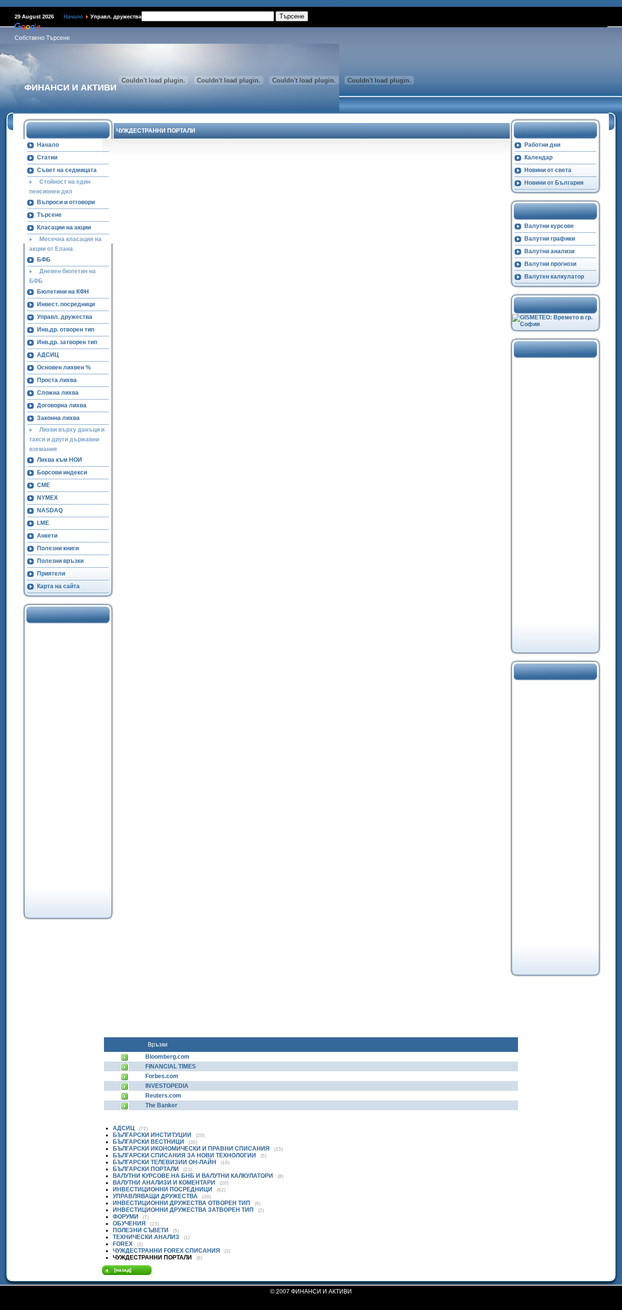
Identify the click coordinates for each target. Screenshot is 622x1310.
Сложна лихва (58, 392)
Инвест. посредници (66, 304)
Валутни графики (549, 238)
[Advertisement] (64, 769)
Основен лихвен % (64, 367)
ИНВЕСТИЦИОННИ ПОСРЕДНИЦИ (163, 1189)
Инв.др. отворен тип (65, 329)
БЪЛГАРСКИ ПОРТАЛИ (146, 1169)
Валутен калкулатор (554, 276)
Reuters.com (163, 1095)
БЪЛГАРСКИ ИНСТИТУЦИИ (153, 1135)
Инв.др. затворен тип (67, 342)
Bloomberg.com (167, 1056)
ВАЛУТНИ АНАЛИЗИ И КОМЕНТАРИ (165, 1182)
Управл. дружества (64, 317)
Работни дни (542, 144)
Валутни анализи (549, 251)
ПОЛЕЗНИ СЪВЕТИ (141, 1230)
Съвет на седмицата (67, 170)
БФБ (44, 259)
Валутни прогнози (550, 264)
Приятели (51, 573)
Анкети (47, 535)
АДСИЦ (48, 354)
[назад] (122, 1270)
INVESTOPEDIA (167, 1086)
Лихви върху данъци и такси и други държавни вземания (66, 439)
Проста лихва (57, 380)
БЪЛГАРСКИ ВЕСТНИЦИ (149, 1141)
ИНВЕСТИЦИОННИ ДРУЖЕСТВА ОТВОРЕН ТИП (182, 1203)
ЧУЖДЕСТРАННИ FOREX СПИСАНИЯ (167, 1250)
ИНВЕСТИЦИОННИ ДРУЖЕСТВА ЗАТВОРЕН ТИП (184, 1209)
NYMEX (47, 497)
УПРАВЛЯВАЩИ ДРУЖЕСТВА (156, 1196)
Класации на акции (64, 227)
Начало (73, 16)
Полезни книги (58, 548)
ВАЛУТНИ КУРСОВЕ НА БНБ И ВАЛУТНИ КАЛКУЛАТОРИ (194, 1175)
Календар (538, 157)
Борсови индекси (62, 472)
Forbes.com (161, 1076)
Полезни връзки (60, 561)
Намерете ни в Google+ (311, 3)
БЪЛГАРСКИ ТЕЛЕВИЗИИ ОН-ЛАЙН (165, 1162)
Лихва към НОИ (59, 459)
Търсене (49, 214)
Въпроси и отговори (66, 202)
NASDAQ (50, 510)
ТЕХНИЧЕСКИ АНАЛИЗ (147, 1237)
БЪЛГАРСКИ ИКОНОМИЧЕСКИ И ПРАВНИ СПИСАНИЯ (192, 1148)
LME (43, 523)
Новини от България (554, 182)
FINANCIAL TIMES (170, 1066)
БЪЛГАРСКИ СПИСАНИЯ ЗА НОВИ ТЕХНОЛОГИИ (185, 1155)
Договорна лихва (61, 405)
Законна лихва (58, 418)
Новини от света (547, 170)
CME (43, 485)
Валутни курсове (549, 226)
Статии (47, 157)
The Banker (161, 1105)
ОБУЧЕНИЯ (130, 1223)
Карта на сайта (58, 586)
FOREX (123, 1243)
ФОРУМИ (126, 1216)
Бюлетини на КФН (63, 291)
